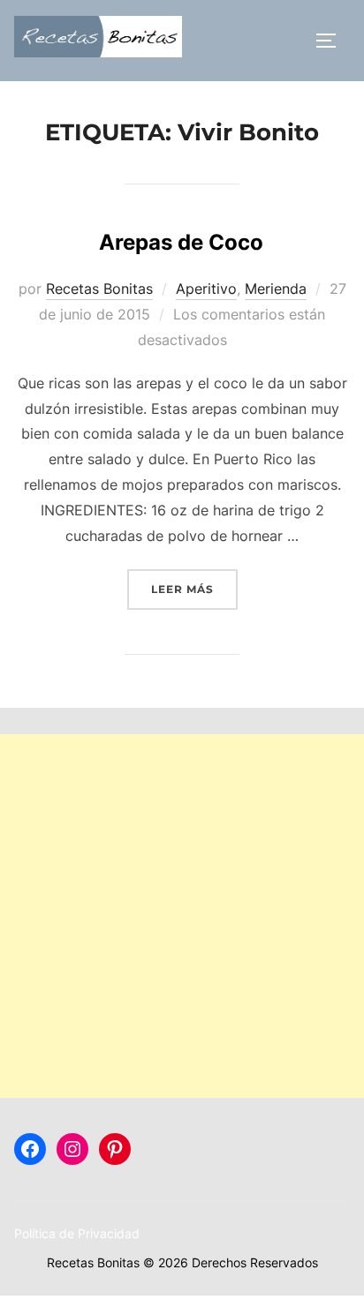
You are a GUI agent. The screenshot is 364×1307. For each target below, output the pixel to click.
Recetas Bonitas (99, 288)
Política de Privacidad (77, 1233)
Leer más (194, 589)
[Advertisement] (182, 916)
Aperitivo (206, 288)
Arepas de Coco (181, 242)
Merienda (276, 288)
